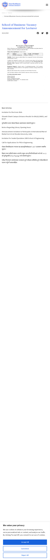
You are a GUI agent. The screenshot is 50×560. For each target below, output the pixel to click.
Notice (10, 13)
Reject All (25, 555)
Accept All (25, 542)
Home (4, 13)
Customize (25, 549)
